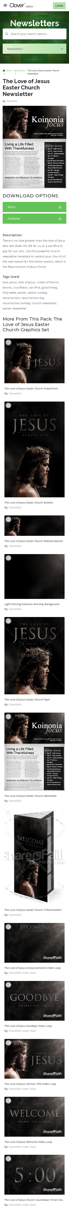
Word (11, 207)
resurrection (11, 298)
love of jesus (26, 282)
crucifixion (20, 287)
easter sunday (37, 293)
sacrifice (34, 287)
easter (22, 293)
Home (9, 70)
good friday (49, 287)
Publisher (14, 219)
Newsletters (20, 70)
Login (59, 5)
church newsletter (44, 303)
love (5, 282)
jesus (13, 282)
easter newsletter (15, 308)
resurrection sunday (16, 303)
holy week (9, 293)
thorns (7, 287)
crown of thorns (48, 282)
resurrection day (32, 298)
